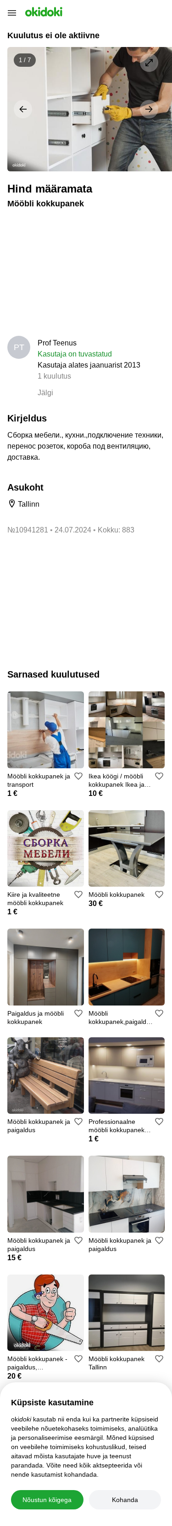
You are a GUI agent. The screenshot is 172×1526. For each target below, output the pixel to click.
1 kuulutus (54, 376)
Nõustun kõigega (47, 1499)
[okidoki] (43, 11)
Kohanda (125, 1499)
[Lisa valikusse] (78, 776)
